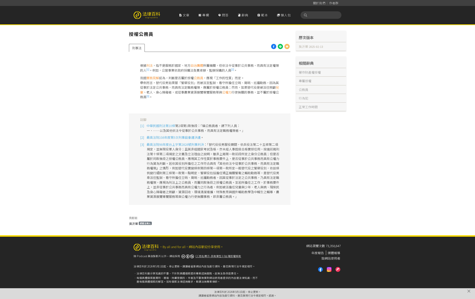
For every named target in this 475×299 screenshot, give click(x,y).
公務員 (198, 77)
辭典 (243, 15)
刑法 (149, 65)
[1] (147, 69)
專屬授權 (305, 80)
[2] (232, 69)
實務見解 (152, 77)
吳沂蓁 (140, 223)
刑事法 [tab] (137, 48)
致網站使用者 (330, 258)
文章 (184, 15)
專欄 (203, 15)
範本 (262, 15)
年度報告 (317, 252)
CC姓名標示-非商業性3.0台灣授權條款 (218, 256)
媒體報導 (334, 252)
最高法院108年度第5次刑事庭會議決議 (174, 137)
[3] (147, 96)
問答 (223, 15)
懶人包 (284, 15)
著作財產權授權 (310, 72)
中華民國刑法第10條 (161, 125)
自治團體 (197, 65)
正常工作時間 (308, 107)
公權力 (227, 92)
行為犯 (303, 98)
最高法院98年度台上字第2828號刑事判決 (175, 144)
